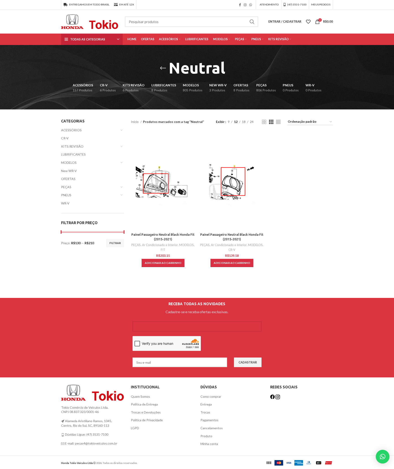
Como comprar (210, 396)
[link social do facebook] (240, 5)
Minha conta (209, 444)
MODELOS (69, 162)
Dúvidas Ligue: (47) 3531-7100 (86, 434)
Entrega (206, 404)
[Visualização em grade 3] (271, 122)
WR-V (65, 203)
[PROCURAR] (252, 21)
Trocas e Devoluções (146, 412)
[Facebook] (272, 396)
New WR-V (69, 171)
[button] (163, 263)
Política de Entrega (144, 404)
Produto (206, 436)
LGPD (135, 428)
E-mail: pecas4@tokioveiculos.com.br (90, 443)
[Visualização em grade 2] (264, 122)
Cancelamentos (211, 428)
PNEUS (66, 195)
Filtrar (115, 243)
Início (135, 122)
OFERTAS (68, 179)
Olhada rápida (191, 139)
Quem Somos (140, 396)
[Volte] (163, 68)
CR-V (65, 138)
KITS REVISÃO (72, 146)
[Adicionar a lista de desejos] (191, 150)
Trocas (205, 412)
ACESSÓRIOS (71, 130)
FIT (163, 250)
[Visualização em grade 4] (278, 122)
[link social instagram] (245, 5)
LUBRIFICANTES (73, 154)
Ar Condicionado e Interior (160, 245)
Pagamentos (209, 420)
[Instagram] (277, 396)
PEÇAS (66, 187)
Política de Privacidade (147, 420)
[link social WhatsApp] (250, 5)
